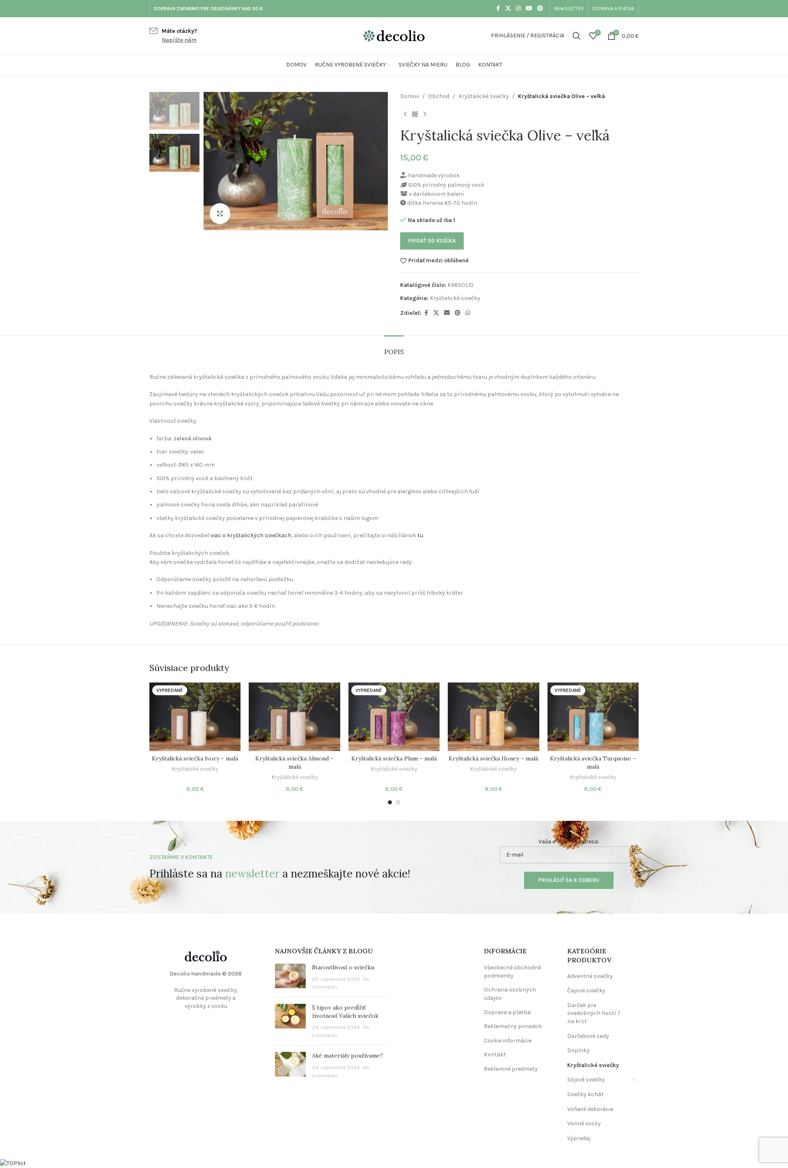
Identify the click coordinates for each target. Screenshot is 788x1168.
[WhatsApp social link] (468, 313)
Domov (409, 96)
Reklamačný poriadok (513, 1026)
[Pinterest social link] (540, 8)
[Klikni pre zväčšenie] (220, 213)
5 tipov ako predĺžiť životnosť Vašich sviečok (345, 1011)
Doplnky (578, 1050)
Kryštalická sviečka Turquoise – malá (593, 762)
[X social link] (508, 8)
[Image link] (206, 955)
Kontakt (495, 1054)
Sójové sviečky (586, 1079)
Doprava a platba (507, 1012)
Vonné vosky (584, 1123)
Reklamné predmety (511, 1068)
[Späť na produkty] (415, 114)
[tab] (394, 347)
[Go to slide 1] (390, 802)
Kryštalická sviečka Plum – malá (394, 758)
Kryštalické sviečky (483, 96)
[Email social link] (447, 313)
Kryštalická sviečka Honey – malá (493, 758)
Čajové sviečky (586, 990)
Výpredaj (579, 1138)
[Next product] (425, 114)
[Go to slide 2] (398, 802)
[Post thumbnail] (290, 977)
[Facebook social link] (498, 8)
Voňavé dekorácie (590, 1109)
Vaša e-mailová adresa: (568, 841)
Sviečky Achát (585, 1094)
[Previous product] (405, 114)
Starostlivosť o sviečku (343, 967)
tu (420, 535)
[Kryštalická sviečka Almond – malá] (294, 716)
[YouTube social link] (529, 8)
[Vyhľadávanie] (576, 35)
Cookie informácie (507, 1040)
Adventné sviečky (590, 976)
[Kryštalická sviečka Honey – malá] (493, 716)
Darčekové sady (588, 1036)
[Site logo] (394, 35)
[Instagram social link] (518, 8)
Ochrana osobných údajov (510, 993)
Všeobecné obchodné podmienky (512, 971)
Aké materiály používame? (347, 1055)
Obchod (438, 96)
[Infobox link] (173, 36)
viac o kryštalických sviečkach (251, 535)
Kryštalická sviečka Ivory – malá (195, 758)
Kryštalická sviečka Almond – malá (294, 762)
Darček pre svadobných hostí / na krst (593, 1013)
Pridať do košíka (432, 241)
